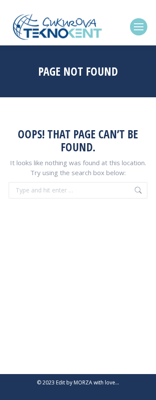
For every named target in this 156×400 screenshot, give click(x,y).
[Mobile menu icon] (138, 26)
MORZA (83, 382)
